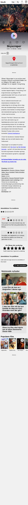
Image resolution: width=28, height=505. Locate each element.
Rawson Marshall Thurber (16, 178)
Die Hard (13, 147)
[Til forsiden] (5, 2)
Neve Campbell (10, 172)
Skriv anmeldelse (21, 265)
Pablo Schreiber (19, 172)
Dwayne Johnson (15, 170)
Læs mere (3, 189)
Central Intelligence (14, 133)
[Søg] (18, 2)
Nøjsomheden (4, 350)
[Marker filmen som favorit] (17, 43)
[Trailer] (14, 36)
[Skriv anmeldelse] (23, 43)
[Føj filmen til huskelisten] (3, 43)
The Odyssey (20, 350)
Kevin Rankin (5, 174)
